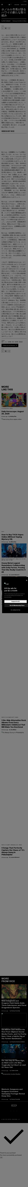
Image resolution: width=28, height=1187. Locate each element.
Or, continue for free (15, 610)
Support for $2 (15, 601)
